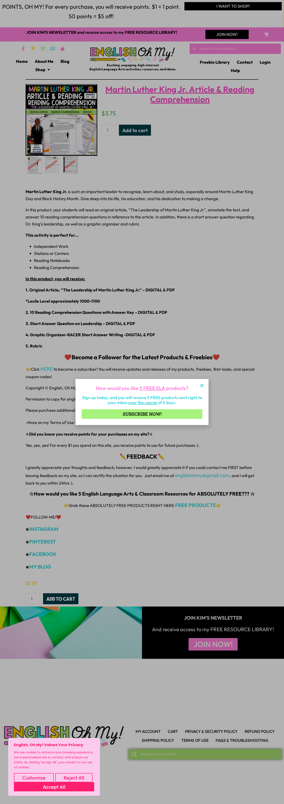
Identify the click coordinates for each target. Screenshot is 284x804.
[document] (142, 402)
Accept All (54, 787)
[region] (54, 767)
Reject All (74, 778)
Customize (34, 778)
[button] (201, 385)
